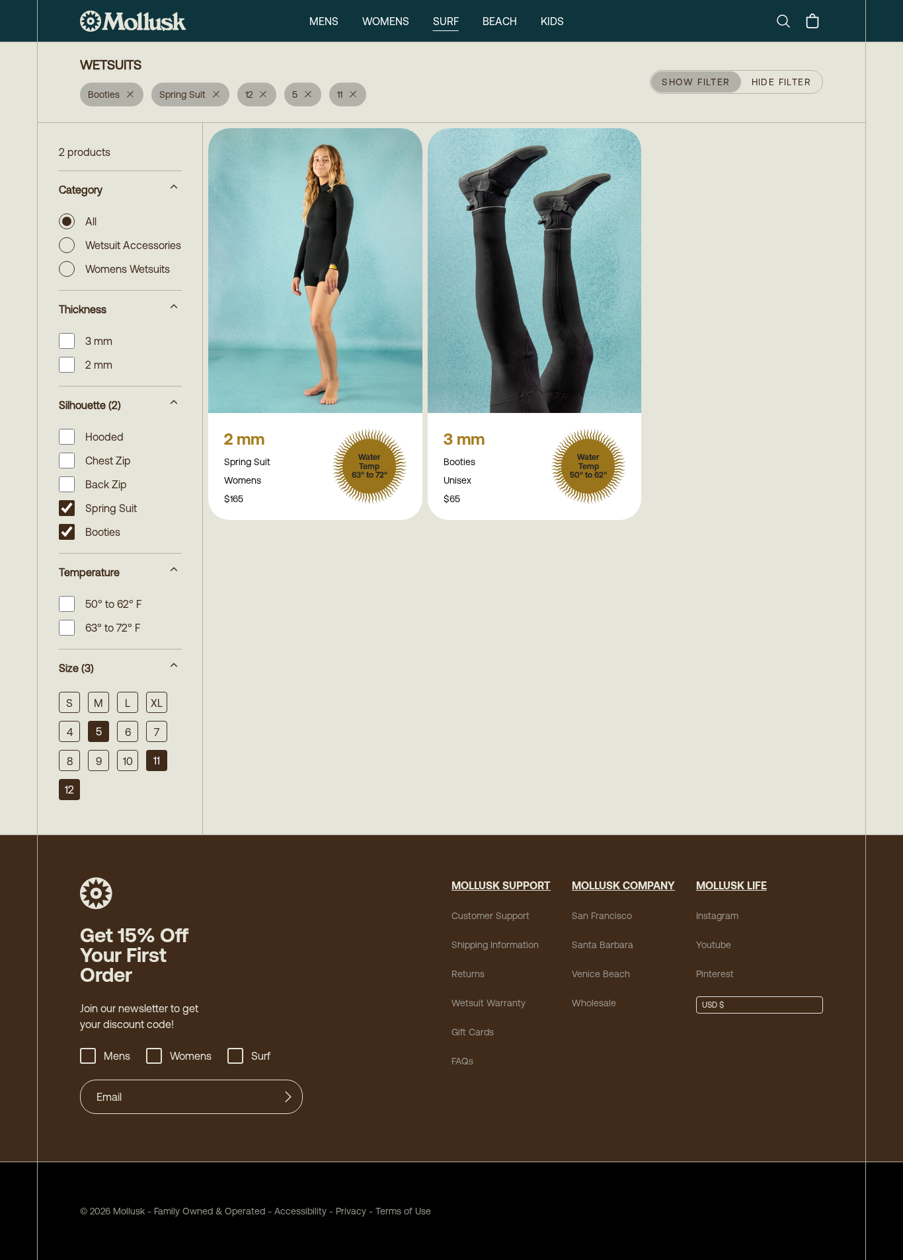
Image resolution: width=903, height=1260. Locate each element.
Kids (552, 21)
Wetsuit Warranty (488, 1003)
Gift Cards (472, 1032)
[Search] (788, 21)
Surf (446, 21)
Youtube (713, 945)
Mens (323, 21)
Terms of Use (403, 1211)
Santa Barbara (602, 945)
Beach (500, 21)
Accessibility (296, 1211)
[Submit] (288, 1097)
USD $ (713, 1005)
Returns (468, 974)
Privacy (351, 1211)
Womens (385, 21)
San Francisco (602, 915)
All (91, 221)
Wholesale (594, 1003)
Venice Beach (601, 974)
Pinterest (715, 974)
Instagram (717, 915)
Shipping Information (495, 945)
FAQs (462, 1061)
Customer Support (490, 915)
